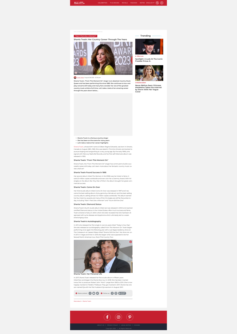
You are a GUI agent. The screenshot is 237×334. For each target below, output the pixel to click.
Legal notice (126, 325)
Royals (125, 3)
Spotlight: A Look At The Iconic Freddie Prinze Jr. (149, 60)
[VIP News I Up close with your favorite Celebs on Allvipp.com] (85, 2)
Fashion (133, 3)
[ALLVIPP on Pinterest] (130, 317)
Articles (78, 31)
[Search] (157, 2)
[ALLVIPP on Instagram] (118, 317)
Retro (142, 3)
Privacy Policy (112, 325)
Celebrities (102, 3)
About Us (100, 325)
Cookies (137, 325)
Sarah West (80, 77)
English (149, 3)
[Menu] (161, 2)
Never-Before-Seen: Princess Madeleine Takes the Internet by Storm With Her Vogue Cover (148, 88)
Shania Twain (78, 147)
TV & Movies (114, 3)
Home (75, 31)
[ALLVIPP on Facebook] (107, 317)
